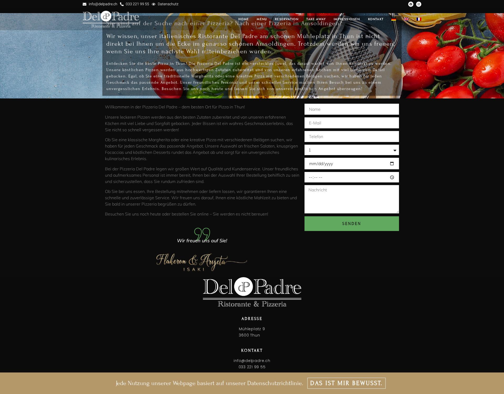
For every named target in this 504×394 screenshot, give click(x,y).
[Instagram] (418, 4)
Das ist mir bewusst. (346, 383)
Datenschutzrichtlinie (274, 383)
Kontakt (376, 19)
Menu (262, 19)
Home (243, 19)
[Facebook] (410, 4)
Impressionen (347, 19)
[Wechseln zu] (393, 19)
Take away (316, 19)
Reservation (286, 19)
